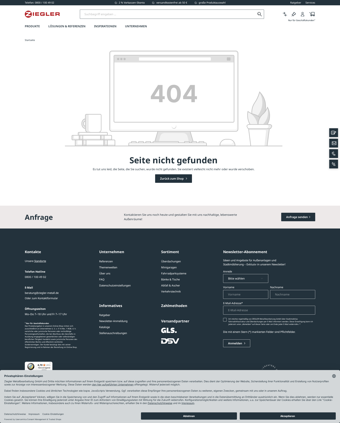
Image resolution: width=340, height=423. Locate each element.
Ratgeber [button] (295, 2)
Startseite (30, 40)
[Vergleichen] (284, 14)
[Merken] (293, 14)
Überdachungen (171, 261)
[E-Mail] (333, 143)
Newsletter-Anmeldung (113, 321)
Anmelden (235, 343)
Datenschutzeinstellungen (115, 285)
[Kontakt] (333, 132)
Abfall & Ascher (170, 285)
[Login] (302, 14)
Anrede (227, 271)
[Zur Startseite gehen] (42, 14)
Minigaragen (169, 267)
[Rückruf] (333, 164)
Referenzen (106, 261)
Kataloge (104, 327)
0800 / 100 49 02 (35, 277)
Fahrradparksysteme (173, 273)
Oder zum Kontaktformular (41, 298)
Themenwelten (108, 267)
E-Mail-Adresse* (233, 303)
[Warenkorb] (311, 14)
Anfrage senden (297, 217)
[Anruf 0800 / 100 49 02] (333, 153)
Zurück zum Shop (172, 179)
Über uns (104, 273)
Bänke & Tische (170, 279)
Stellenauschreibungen (113, 333)
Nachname (276, 287)
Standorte (40, 261)
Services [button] (310, 2)
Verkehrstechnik (171, 291)
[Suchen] (259, 14)
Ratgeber (104, 315)
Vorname (228, 287)
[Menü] (50, 364)
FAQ (101, 279)
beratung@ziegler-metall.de (42, 293)
